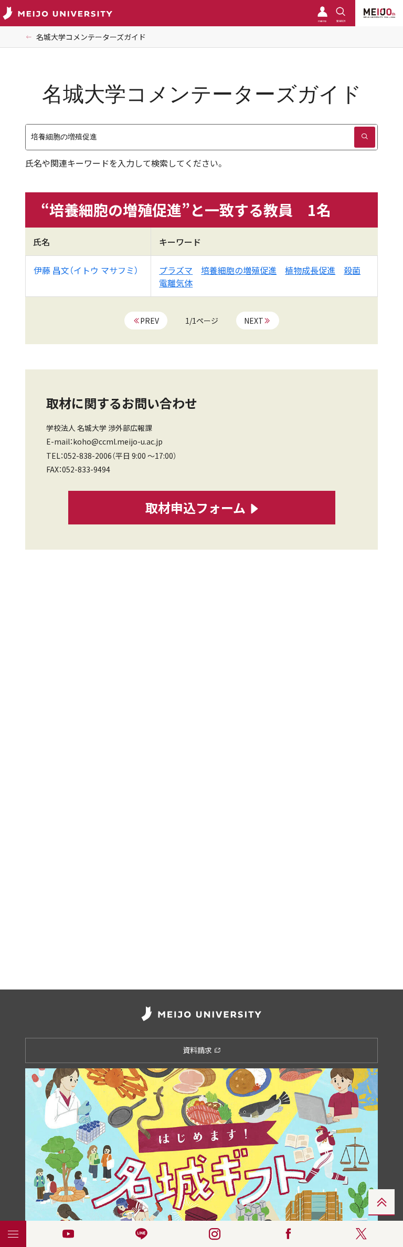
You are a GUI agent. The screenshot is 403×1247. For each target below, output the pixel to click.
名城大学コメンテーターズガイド (91, 37)
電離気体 (176, 282)
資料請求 (198, 1050)
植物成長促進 (310, 270)
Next (253, 320)
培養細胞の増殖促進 (239, 270)
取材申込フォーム (195, 507)
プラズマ (176, 270)
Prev (149, 320)
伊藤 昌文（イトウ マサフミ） (86, 270)
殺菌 (352, 270)
